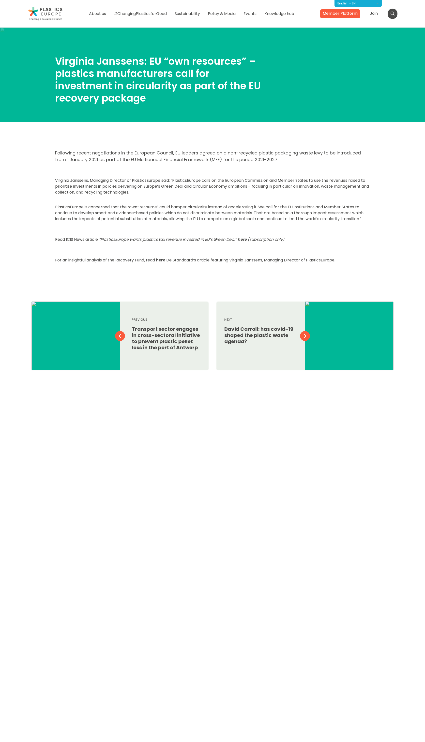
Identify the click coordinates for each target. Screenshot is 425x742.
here (242, 239)
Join (374, 13)
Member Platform (340, 13)
